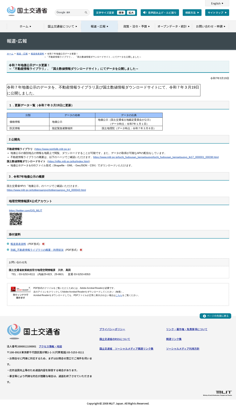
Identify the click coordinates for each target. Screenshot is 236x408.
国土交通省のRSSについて (114, 339)
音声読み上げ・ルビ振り (162, 12)
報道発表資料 (37, 53)
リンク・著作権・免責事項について (186, 329)
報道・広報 (22, 53)
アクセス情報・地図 (50, 346)
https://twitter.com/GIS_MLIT (25, 210)
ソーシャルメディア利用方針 (182, 348)
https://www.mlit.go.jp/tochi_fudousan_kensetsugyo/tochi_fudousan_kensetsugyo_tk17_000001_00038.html (156, 157)
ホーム (10, 53)
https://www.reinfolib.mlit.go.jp (52, 148)
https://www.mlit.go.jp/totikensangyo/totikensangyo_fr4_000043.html (46, 189)
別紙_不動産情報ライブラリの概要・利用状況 (37, 249)
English (216, 3)
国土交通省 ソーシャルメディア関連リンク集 (126, 348)
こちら (119, 295)
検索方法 (190, 12)
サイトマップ (215, 12)
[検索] (86, 12)
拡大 (131, 12)
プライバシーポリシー (112, 329)
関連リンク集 (174, 339)
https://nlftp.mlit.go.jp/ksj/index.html (68, 161)
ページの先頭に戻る (218, 316)
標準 (121, 12)
